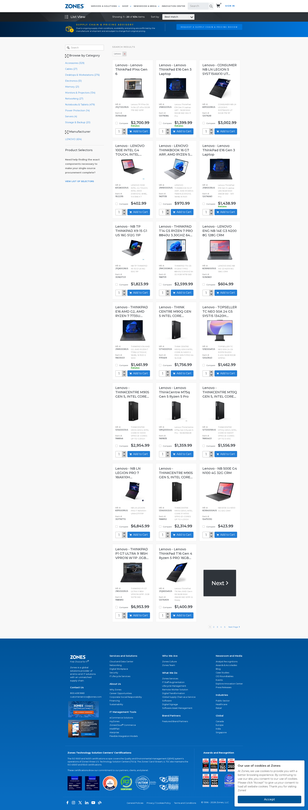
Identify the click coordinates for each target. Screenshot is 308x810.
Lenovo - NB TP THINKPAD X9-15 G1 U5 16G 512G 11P (131, 231)
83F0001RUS (208, 107)
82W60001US (209, 268)
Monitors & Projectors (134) (80, 92)
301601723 (120, 277)
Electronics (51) (73, 80)
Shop (125, 6)
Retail (219, 708)
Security (114, 672)
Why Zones (115, 689)
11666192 (163, 519)
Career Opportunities (121, 693)
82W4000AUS (209, 510)
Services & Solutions (104, 6)
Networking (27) (74, 98)
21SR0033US (165, 107)
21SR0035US (208, 188)
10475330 (207, 519)
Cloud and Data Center (121, 661)
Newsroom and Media (229, 655)
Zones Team (168, 665)
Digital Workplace (119, 669)
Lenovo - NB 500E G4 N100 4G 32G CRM (219, 471)
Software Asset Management (177, 708)
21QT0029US (121, 107)
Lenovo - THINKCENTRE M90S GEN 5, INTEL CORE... (132, 392)
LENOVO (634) (73, 139)
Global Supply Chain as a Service (179, 697)
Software (167, 700)
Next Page (233, 627)
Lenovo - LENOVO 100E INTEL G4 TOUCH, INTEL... (130, 150)
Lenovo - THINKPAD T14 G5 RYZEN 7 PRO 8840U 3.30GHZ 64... (176, 231)
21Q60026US (121, 268)
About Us (115, 683)
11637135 (163, 196)
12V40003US (121, 430)
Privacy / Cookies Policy (159, 803)
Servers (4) (71, 116)
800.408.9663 (77, 693)
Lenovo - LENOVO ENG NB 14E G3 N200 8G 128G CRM (219, 231)
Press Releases (223, 687)
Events (219, 680)
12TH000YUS (165, 349)
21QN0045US (165, 591)
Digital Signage (170, 704)
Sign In (230, 6)
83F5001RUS (121, 510)
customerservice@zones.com (83, 697)
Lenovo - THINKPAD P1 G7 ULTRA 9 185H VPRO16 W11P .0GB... (132, 553)
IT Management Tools (123, 712)
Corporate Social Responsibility (126, 697)
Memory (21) (72, 86)
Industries (222, 695)
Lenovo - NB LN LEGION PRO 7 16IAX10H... (128, 473)
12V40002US (165, 510)
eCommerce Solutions (121, 717)
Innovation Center (173, 6)
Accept (269, 799)
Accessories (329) (74, 63)
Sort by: (164, 16)
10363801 (207, 277)
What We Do (169, 672)
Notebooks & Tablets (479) (80, 104)
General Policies (135, 803)
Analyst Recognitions (226, 661)
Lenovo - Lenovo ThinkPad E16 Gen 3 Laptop (175, 69)
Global (219, 715)
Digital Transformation (173, 693)
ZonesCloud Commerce (123, 725)
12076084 (164, 116)
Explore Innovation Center (229, 683)
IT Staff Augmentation (173, 682)
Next (218, 582)
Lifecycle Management (174, 686)
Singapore (221, 732)
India (218, 729)
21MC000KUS (165, 268)
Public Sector (223, 700)
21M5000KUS (121, 349)
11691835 (163, 438)
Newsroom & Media (145, 6)
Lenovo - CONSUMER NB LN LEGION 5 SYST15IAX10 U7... (219, 69)
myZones (114, 721)
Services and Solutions (123, 655)
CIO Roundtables (224, 676)
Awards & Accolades (226, 665)
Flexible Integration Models (124, 736)
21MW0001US (165, 188)
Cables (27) (71, 69)
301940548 (120, 116)
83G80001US (121, 188)
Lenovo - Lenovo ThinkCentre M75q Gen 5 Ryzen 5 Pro (174, 392)
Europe (219, 725)
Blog (218, 669)
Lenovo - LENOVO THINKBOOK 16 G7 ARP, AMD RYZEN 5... (175, 150)
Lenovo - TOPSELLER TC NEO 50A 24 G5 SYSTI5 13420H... (219, 311)
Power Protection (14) (77, 110)
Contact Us (77, 687)
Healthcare (221, 704)
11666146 (119, 438)
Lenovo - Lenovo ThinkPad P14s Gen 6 (131, 69)
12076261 (206, 116)
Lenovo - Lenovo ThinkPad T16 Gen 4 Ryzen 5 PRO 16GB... (175, 553)
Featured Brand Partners (175, 721)
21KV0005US (121, 591)
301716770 (120, 519)
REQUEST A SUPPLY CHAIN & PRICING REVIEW (209, 27)
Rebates (135, 126)
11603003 (120, 358)
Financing (115, 700)
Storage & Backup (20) (77, 122)
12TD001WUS (209, 430)
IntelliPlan (115, 729)
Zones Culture (169, 661)
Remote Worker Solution (175, 689)
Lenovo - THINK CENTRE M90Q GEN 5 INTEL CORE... (175, 311)
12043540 (207, 358)
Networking (116, 665)
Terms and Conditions (185, 803)
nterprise (114, 732)
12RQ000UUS (165, 430)
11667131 (162, 277)
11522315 (119, 196)
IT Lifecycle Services (120, 676)
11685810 (119, 600)
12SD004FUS (208, 349)
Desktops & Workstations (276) (82, 74)
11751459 (163, 358)
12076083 (207, 196)
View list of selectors (79, 181)
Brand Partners (171, 715)
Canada (220, 721)
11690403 (207, 438)
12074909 (164, 600)
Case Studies (222, 672)
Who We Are (170, 655)
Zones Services (170, 678)
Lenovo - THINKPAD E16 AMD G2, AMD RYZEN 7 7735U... (131, 311)
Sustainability (116, 704)
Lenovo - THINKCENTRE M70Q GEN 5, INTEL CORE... (219, 392)
